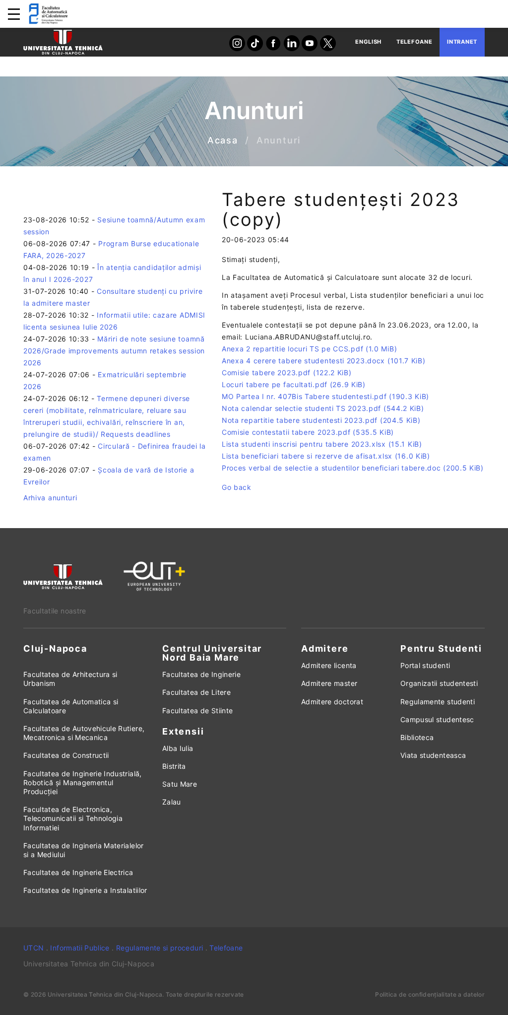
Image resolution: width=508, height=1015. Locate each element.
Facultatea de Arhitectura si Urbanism (70, 678)
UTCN (33, 948)
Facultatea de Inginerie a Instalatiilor (85, 890)
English (368, 41)
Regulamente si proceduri (159, 948)
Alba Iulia (177, 748)
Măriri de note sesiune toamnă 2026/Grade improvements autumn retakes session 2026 (114, 351)
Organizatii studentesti (439, 683)
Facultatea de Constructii (66, 755)
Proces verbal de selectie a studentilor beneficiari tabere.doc (353, 468)
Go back (237, 487)
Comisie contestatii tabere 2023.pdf (308, 432)
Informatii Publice (79, 948)
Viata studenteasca (433, 755)
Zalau (171, 802)
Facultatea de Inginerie (201, 674)
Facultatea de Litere (196, 692)
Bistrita (174, 766)
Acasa (222, 140)
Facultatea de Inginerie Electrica (78, 872)
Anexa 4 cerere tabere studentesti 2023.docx (324, 360)
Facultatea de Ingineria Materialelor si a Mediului (83, 850)
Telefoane (414, 41)
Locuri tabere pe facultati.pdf (294, 384)
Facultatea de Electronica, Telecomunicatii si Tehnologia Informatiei (73, 818)
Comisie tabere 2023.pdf (287, 372)
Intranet (462, 41)
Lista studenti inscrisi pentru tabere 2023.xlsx (322, 444)
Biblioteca (417, 737)
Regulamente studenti (437, 701)
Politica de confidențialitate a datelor (430, 994)
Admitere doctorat (332, 701)
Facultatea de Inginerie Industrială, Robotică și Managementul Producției (82, 782)
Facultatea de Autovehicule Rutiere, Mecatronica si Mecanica (83, 733)
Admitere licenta (329, 665)
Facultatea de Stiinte (197, 710)
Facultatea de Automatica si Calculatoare (70, 706)
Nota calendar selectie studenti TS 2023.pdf (323, 408)
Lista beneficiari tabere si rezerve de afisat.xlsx (326, 456)
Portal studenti (425, 665)
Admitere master (329, 683)
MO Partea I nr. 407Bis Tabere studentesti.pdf (325, 396)
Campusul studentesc (437, 719)
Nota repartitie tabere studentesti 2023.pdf (321, 420)
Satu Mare (179, 784)
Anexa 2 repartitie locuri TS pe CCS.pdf (309, 348)
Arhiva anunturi (50, 497)
